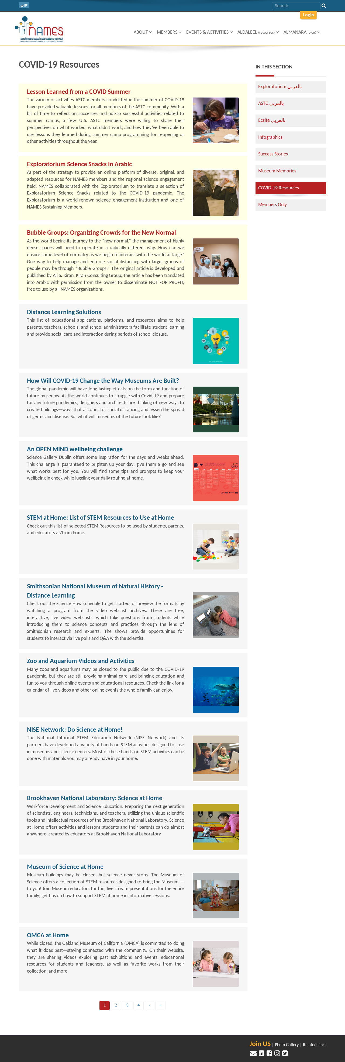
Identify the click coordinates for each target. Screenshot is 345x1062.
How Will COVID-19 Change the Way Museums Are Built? (103, 381)
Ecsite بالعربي (271, 120)
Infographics (270, 137)
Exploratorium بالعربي (280, 86)
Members (167, 32)
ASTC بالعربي (271, 103)
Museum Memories (277, 171)
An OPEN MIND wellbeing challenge (75, 449)
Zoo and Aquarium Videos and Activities (80, 661)
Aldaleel (256, 32)
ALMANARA (300, 32)
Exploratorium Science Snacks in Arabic (79, 164)
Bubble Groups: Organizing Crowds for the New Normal (101, 233)
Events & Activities (208, 32)
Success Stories (273, 154)
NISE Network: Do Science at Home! (75, 730)
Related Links (314, 1045)
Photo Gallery (287, 1045)
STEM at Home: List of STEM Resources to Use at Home (100, 518)
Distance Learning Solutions (64, 312)
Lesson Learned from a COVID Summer (79, 92)
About (141, 32)
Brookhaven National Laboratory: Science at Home (94, 798)
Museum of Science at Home (65, 867)
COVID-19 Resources (278, 188)
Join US (260, 1044)
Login (308, 15)
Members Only (272, 204)
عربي (23, 5)
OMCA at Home (48, 935)
